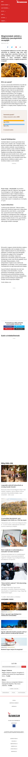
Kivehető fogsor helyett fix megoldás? (12, 649)
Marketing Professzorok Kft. (18, 732)
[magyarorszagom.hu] (21, 2)
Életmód (3, 17)
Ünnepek (3, 20)
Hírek (2, 14)
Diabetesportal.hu (14, 743)
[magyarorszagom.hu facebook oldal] (14, 725)
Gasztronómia (4, 8)
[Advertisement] (14, 175)
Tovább (8, 676)
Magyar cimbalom (7, 670)
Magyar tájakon (4, 4)
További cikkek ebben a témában (10, 597)
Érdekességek (6, 692)
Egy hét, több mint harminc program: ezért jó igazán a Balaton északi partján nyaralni (13, 632)
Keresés (23, 666)
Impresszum (14, 706)
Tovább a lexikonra (14, 688)
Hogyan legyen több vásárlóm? (14, 720)
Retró (2, 11)
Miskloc (4, 680)
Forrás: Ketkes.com (6, 282)
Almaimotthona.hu (14, 738)
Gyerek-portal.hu (14, 748)
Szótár (14, 663)
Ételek (13, 692)
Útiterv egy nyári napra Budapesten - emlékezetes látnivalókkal (11, 614)
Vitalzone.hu (14, 741)
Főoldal (14, 700)
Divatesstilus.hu (14, 746)
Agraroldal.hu (14, 751)
